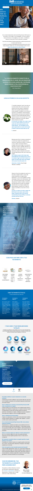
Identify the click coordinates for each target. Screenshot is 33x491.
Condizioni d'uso (15, 489)
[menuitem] (3, 5)
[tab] (13, 390)
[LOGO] (16, 2)
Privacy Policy (18, 489)
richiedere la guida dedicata (9, 470)
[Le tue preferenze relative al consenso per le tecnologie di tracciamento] (31, 489)
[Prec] (1, 17)
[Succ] (32, 17)
